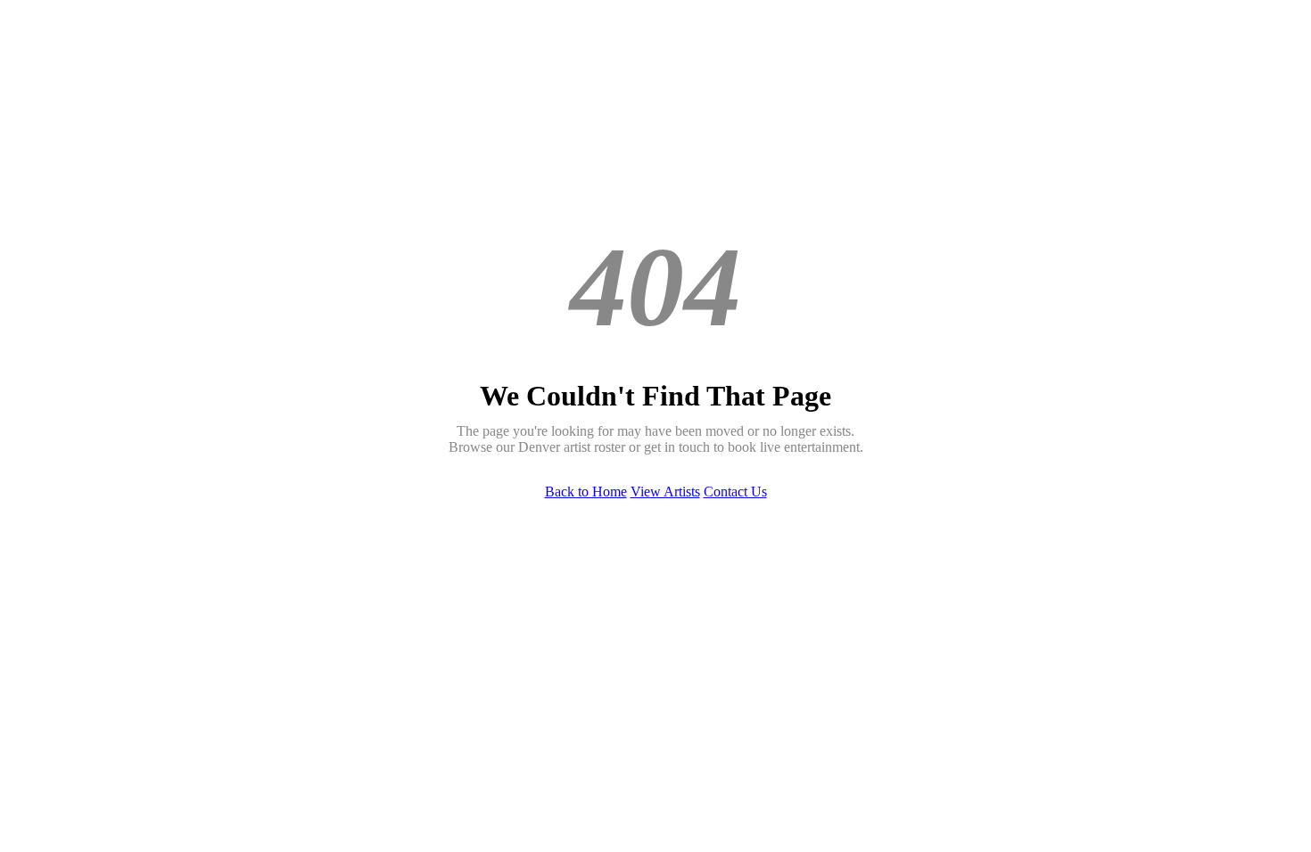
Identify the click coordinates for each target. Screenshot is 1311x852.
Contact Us (735, 491)
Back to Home (586, 491)
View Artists (665, 491)
